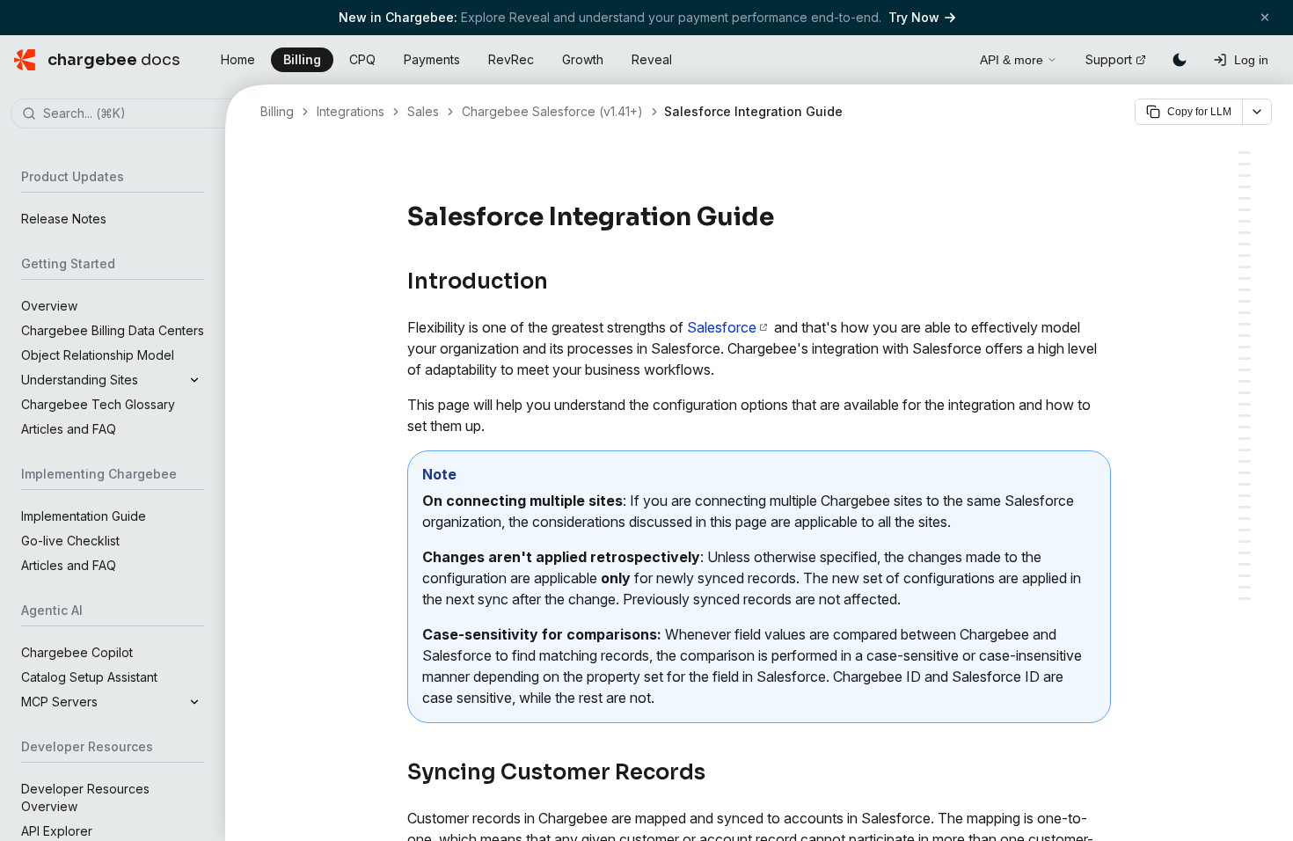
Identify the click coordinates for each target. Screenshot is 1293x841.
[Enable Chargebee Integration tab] (1244, 221)
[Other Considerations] (1244, 518)
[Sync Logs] (1244, 484)
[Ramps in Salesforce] (1244, 564)
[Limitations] (1244, 598)
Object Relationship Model (97, 354)
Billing (302, 59)
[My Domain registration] (1244, 209)
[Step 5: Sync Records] (1244, 450)
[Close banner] (1265, 17)
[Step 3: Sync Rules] (1244, 290)
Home (238, 59)
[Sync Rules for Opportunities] (1244, 324)
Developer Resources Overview (85, 797)
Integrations (350, 111)
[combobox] (139, 114)
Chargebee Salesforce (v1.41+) (552, 111)
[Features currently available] (1244, 575)
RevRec (511, 59)
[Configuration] (1244, 244)
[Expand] (194, 380)
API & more (1011, 60)
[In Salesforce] (1244, 255)
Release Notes (63, 218)
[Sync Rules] (1244, 495)
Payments (432, 59)
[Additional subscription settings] (1244, 370)
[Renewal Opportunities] (1244, 358)
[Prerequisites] (1244, 198)
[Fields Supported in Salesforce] (1244, 312)
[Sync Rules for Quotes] (1244, 392)
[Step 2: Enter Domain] (1244, 278)
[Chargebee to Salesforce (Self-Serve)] (1244, 175)
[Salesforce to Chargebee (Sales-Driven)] (1244, 187)
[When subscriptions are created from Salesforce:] (1244, 347)
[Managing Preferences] (1244, 461)
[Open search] (946, 57)
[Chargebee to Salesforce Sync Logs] (1244, 553)
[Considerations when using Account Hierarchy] (1244, 541)
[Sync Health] (1244, 473)
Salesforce (721, 327)
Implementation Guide (83, 515)
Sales (423, 111)
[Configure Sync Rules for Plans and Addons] (1244, 404)
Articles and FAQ (68, 428)
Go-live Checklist (70, 540)
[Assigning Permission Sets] (1244, 232)
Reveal (652, 59)
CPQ (362, 59)
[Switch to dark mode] (1179, 60)
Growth (582, 59)
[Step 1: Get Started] (1244, 267)
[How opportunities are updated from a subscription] (1244, 381)
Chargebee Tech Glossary (98, 404)
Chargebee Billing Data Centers (112, 330)
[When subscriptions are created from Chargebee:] (1244, 335)
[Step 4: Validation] (1244, 438)
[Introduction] (1244, 152)
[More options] (1257, 111)
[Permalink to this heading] (784, 217)
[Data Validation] (1244, 530)
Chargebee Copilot (77, 652)
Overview (49, 305)
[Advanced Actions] (1244, 507)
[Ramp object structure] (1244, 587)
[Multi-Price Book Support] (1244, 427)
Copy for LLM (1199, 112)
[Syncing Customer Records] (1244, 164)
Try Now (913, 17)
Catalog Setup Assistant (89, 676)
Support (1108, 59)
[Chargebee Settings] (1244, 415)
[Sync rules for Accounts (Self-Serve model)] (1244, 301)
